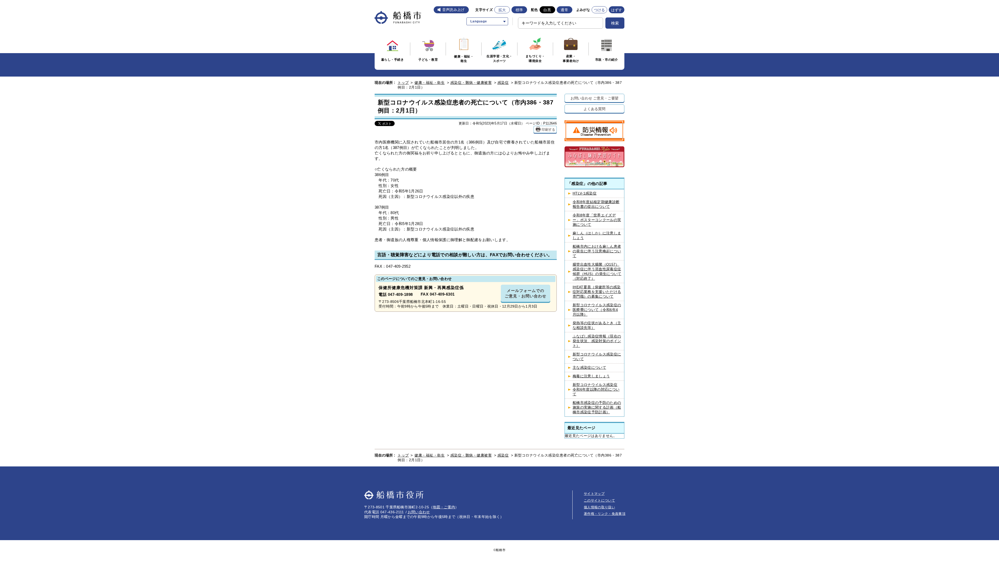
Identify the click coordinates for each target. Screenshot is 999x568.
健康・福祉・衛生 (429, 82)
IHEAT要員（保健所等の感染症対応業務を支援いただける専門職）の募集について (597, 291)
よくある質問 (594, 108)
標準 (519, 10)
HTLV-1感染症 (585, 193)
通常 (564, 10)
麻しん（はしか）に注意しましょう (597, 235)
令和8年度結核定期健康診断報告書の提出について (596, 204)
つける (599, 10)
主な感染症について (589, 368)
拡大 (502, 10)
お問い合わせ (419, 512)
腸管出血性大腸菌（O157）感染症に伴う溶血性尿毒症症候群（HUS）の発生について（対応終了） (597, 271)
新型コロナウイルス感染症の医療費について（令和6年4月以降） (597, 309)
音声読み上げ (453, 9)
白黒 (547, 10)
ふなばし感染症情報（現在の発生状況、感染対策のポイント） (597, 341)
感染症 (503, 82)
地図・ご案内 (444, 507)
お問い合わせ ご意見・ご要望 (595, 98)
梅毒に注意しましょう (591, 376)
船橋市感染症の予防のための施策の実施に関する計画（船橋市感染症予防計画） (597, 407)
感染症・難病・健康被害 (471, 82)
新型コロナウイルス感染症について (597, 356)
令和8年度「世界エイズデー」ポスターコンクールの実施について (597, 220)
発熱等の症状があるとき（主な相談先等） (597, 325)
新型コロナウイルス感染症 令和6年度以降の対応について (596, 389)
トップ (403, 82)
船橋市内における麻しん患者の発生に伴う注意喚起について (597, 251)
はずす (616, 10)
